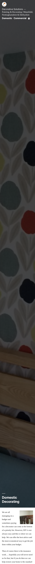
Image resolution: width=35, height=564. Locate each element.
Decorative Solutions (12, 9)
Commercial (20, 18)
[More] (29, 19)
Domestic (7, 18)
